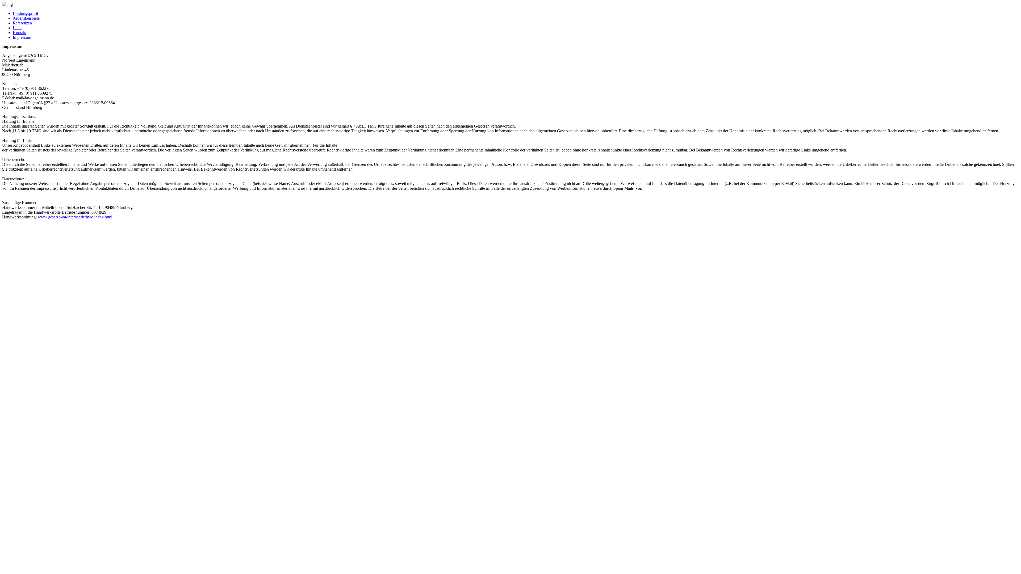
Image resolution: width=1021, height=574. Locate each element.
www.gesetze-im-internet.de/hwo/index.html (75, 217)
